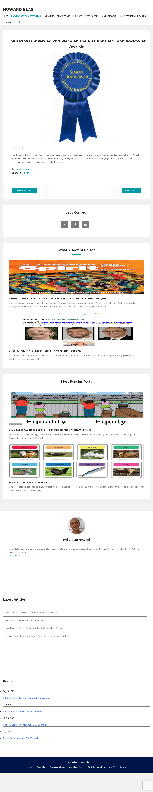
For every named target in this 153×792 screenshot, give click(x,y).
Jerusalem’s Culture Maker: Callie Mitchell (25, 620)
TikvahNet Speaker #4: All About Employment (26, 697)
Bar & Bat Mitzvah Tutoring (133, 16)
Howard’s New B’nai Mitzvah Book (26, 16)
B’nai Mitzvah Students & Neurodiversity (23, 711)
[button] (18, 22)
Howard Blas (18, 9)
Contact (10, 22)
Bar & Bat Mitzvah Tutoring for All (101, 767)
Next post (131, 190)
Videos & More (91, 16)
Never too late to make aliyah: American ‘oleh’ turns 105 (31, 612)
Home (5, 16)
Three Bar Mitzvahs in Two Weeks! (20, 738)
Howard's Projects (23, 169)
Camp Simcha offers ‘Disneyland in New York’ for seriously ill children (37, 635)
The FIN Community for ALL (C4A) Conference (26, 724)
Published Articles (57, 767)
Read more (14, 555)
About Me (49, 16)
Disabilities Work (109, 16)
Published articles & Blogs (69, 16)
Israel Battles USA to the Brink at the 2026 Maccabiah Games (34, 628)
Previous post (25, 190)
